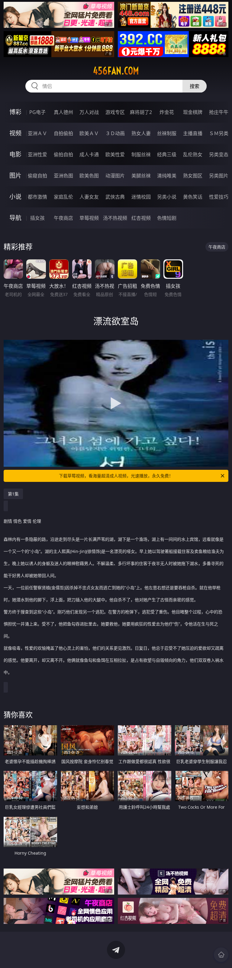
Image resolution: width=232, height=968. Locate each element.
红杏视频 (141, 218)
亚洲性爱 (37, 154)
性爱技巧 (218, 196)
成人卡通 (89, 154)
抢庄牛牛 (218, 112)
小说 (15, 197)
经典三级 (166, 154)
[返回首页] (221, 954)
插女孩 (37, 218)
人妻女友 (89, 196)
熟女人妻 (141, 133)
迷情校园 (141, 196)
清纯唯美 (166, 175)
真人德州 (63, 112)
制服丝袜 (141, 154)
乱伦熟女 (192, 154)
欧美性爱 (115, 154)
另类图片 (218, 175)
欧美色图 (89, 175)
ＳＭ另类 (218, 133)
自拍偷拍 (63, 133)
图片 (15, 175)
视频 (15, 133)
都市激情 (37, 196)
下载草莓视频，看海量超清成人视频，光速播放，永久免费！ (116, 476)
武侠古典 (115, 196)
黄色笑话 (192, 196)
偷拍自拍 (63, 154)
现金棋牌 (192, 112)
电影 (15, 154)
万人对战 (89, 112)
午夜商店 (63, 218)
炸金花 (167, 112)
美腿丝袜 (141, 175)
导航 (15, 218)
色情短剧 (166, 218)
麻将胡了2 (141, 112)
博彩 (15, 112)
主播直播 (192, 133)
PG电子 (37, 112)
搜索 (194, 86)
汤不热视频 (115, 218)
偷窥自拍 (37, 175)
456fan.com (116, 71)
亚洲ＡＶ (37, 133)
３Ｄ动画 (115, 133)
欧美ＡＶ (89, 133)
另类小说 (166, 196)
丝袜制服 (166, 133)
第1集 (13, 494)
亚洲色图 (63, 175)
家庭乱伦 (63, 196)
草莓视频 (89, 218)
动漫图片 (115, 175)
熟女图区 (192, 175)
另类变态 (218, 154)
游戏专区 (115, 112)
